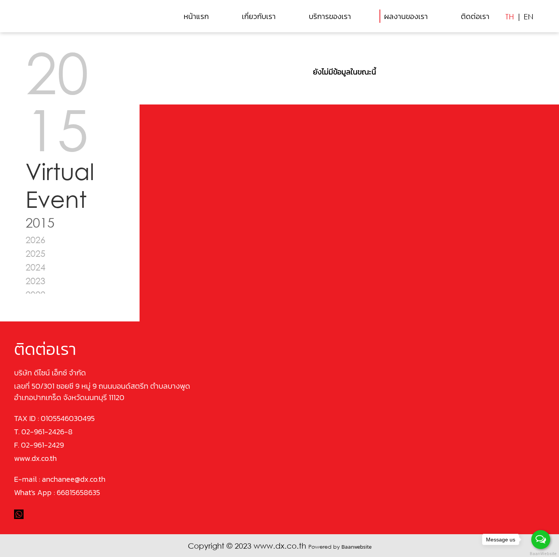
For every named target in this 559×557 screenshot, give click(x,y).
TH (509, 16)
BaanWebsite (541, 554)
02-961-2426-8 (47, 431)
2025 (35, 253)
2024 (35, 266)
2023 (35, 280)
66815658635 (78, 492)
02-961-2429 (42, 445)
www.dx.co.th (35, 458)
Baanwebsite (356, 547)
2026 (35, 239)
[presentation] (162, 85)
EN (529, 16)
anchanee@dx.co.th (73, 479)
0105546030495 (68, 418)
